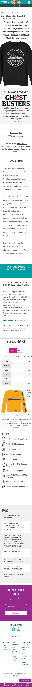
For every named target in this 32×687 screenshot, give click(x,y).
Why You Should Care (16, 121)
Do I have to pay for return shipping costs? (14, 560)
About (14, 650)
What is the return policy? (12, 553)
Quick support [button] (25, 681)
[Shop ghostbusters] (16, 106)
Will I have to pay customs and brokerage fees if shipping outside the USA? (14, 527)
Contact (14, 652)
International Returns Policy (14, 320)
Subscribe (16, 613)
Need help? (16, 428)
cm (19, 350)
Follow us (16, 625)
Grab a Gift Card (16, 636)
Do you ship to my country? (11, 517)
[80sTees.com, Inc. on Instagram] (18, 629)
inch (13, 350)
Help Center (25, 648)
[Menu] (2, 2)
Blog (13, 648)
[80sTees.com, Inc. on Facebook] (13, 629)
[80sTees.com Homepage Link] (16, 3)
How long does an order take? (14, 575)
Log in (4, 645)
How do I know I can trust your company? (13, 568)
